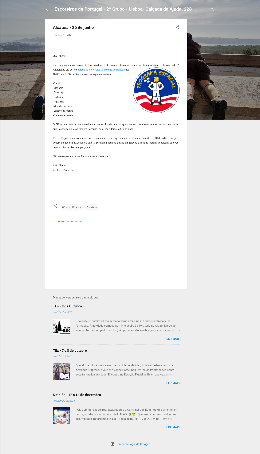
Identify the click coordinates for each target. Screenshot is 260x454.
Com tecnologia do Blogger (132, 444)
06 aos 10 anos (72, 207)
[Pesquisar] (212, 10)
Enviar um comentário (70, 221)
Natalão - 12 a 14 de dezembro (77, 395)
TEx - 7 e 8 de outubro (70, 350)
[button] (177, 28)
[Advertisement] (202, 76)
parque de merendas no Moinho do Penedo (101, 69)
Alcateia (92, 207)
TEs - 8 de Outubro (67, 306)
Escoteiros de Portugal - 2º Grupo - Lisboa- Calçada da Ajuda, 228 (123, 9)
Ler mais (173, 338)
